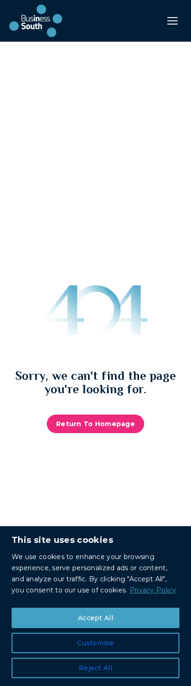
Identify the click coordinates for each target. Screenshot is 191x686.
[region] (95, 606)
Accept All (95, 618)
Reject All (95, 668)
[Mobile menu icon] (172, 21)
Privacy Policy (153, 590)
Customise (95, 643)
